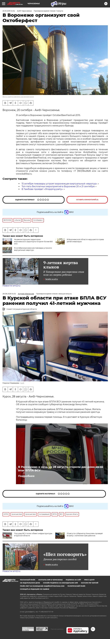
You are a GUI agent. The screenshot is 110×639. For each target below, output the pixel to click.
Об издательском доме (30, 583)
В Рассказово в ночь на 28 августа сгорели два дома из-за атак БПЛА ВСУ (60, 468)
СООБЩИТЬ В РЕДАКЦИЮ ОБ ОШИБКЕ (34, 589)
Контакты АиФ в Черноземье (50, 580)
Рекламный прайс (27, 580)
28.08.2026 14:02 (9, 294)
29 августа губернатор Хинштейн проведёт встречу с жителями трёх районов (85, 534)
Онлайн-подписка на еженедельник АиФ (60, 583)
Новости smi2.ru (11, 285)
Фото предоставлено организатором (18, 97)
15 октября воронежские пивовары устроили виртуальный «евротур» (33, 249)
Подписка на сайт (73, 580)
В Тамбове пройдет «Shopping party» (42, 189)
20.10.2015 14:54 (9, 11)
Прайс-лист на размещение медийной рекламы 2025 (42, 586)
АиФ (22, 383)
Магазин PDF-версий (89, 583)
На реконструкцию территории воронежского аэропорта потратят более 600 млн (33, 241)
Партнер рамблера (57, 629)
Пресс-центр (89, 580)
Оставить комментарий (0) (87, 200)
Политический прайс (76, 586)
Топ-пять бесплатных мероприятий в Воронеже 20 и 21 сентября (58, 186)
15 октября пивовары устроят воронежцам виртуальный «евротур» (59, 183)
